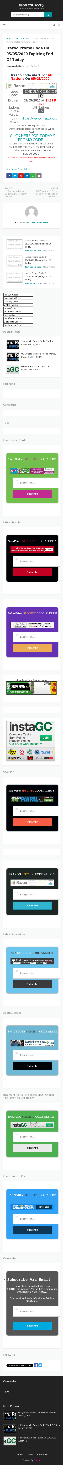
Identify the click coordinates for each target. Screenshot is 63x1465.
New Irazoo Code (22, 38)
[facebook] (49, 25)
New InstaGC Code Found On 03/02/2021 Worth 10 (35, 368)
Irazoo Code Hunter (16, 66)
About (30, 1454)
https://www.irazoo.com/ (41, 118)
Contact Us (42, 1454)
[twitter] (54, 25)
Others (27, 169)
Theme (37, 1460)
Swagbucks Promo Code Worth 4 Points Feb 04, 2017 (37, 343)
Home (9, 38)
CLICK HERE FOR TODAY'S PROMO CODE (32, 137)
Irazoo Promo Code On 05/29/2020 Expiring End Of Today (38, 276)
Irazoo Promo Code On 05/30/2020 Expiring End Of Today (38, 260)
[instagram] (58, 25)
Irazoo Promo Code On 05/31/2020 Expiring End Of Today (38, 243)
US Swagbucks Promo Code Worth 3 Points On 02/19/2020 (38, 355)
